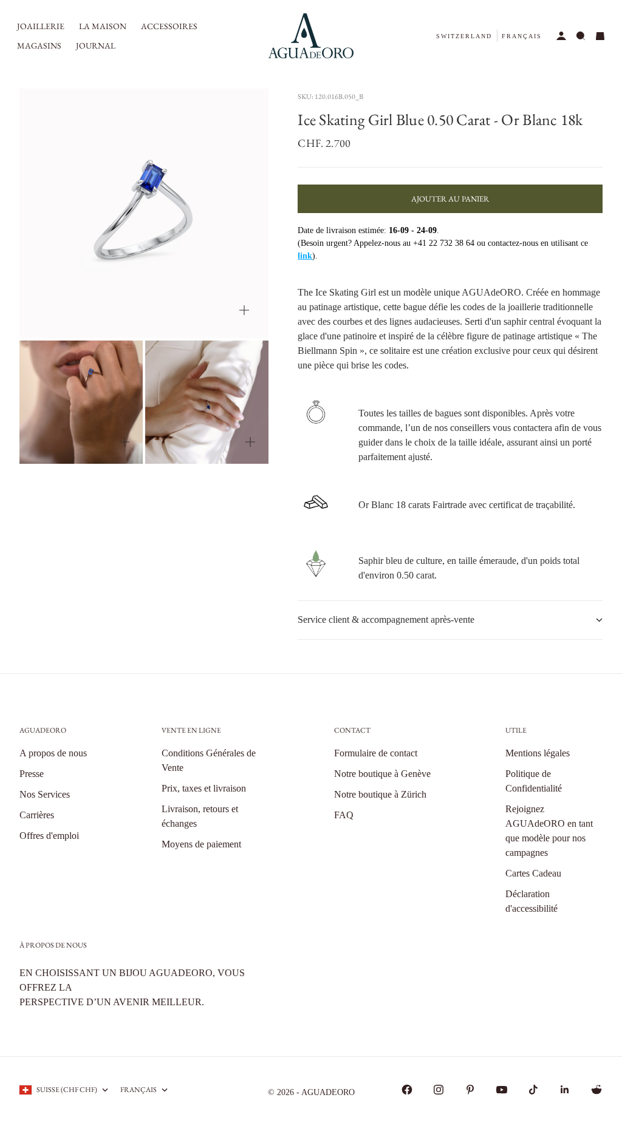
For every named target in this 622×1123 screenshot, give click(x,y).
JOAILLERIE (40, 26)
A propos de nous (53, 753)
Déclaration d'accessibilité (531, 901)
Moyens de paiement (201, 844)
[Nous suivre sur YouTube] (502, 1090)
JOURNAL (95, 45)
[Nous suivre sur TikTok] (533, 1090)
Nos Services (44, 794)
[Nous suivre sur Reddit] (596, 1090)
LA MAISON (102, 26)
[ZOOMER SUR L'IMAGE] (244, 309)
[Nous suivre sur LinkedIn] (565, 1090)
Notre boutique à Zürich (380, 794)
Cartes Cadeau (533, 873)
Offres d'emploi (49, 835)
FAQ (344, 815)
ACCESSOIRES (169, 26)
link (305, 255)
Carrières (36, 815)
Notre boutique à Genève (382, 773)
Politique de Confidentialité (533, 780)
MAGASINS (39, 45)
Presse (31, 773)
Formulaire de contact (375, 753)
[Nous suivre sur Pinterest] (470, 1090)
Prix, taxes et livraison (204, 788)
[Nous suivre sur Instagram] (438, 1090)
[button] (464, 36)
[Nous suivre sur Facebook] (407, 1090)
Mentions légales (537, 753)
